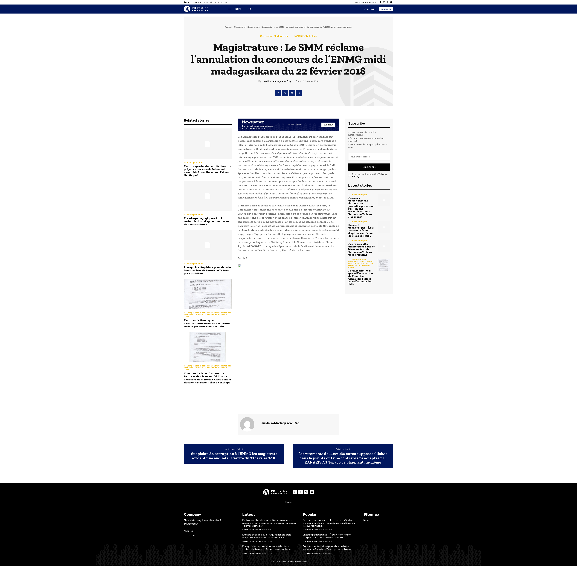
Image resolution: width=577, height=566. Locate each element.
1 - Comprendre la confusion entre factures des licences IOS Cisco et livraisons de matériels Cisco (207, 315)
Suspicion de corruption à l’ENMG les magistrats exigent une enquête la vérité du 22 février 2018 (234, 456)
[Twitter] (387, 2)
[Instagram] (384, 2)
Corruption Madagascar (246, 27)
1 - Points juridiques (193, 162)
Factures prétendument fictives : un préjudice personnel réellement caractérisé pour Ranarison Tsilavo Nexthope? (207, 171)
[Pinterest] (292, 93)
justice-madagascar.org (277, 81)
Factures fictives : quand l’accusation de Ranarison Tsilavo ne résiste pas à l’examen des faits (207, 323)
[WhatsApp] (299, 93)
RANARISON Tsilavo (305, 36)
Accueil (228, 27)
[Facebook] (380, 2)
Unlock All (369, 167)
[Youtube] (391, 2)
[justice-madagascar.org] (249, 424)
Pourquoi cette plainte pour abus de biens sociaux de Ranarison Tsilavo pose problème (207, 270)
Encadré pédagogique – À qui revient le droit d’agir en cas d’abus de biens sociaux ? (206, 221)
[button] (249, 9)
